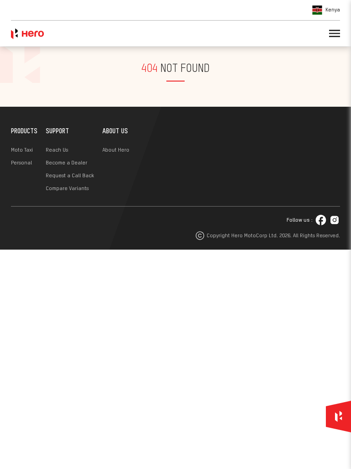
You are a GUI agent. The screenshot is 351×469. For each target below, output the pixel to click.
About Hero (115, 150)
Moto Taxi (22, 150)
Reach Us (57, 150)
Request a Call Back (70, 176)
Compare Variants (67, 188)
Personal (21, 163)
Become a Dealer (66, 163)
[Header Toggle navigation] (334, 33)
